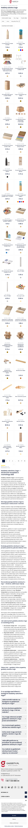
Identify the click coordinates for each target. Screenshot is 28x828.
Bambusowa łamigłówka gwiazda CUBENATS (7, 345)
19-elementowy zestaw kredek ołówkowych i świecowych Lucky (7, 69)
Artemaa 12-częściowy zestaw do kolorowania (7, 320)
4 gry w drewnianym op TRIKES (20, 95)
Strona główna (4, 5)
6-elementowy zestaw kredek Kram (7, 245)
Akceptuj (14, 815)
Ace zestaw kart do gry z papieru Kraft (7, 271)
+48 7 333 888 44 (12, 781)
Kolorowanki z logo (6, 18)
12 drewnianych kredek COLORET (7, 44)
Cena (8, 21)
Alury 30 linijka (7, 296)
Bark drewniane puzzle (20, 396)
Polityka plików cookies (9, 826)
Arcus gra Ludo (20, 296)
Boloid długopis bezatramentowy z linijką (7, 447)
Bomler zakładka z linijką (20, 447)
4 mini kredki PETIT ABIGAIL (7, 120)
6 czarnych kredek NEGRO (7, 171)
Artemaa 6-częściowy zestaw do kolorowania (20, 320)
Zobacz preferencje (14, 823)
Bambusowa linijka (20, 370)
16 (18, 461)
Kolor (3, 21)
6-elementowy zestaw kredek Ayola (20, 221)
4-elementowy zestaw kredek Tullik (7, 146)
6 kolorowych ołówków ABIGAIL (20, 171)
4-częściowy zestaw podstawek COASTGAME (21, 120)
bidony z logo (4, 674)
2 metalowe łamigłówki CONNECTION (20, 69)
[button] (26, 800)
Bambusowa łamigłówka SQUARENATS (21, 345)
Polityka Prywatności (18, 826)
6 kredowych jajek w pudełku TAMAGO (7, 221)
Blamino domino (21, 421)
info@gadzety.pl (5, 773)
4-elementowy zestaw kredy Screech (20, 146)
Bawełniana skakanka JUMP (7, 422)
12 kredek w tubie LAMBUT (21, 44)
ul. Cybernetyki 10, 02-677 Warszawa (11, 775)
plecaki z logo (10, 681)
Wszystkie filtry (14, 21)
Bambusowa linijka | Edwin (7, 397)
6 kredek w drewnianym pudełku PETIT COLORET (7, 196)
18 (24, 461)
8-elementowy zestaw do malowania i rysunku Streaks (20, 246)
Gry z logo (16, 18)
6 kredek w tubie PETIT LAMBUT (20, 196)
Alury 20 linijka (20, 271)
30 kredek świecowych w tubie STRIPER (7, 95)
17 (21, 461)
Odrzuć (14, 819)
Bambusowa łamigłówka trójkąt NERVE (7, 372)
